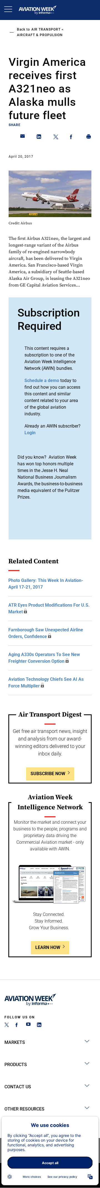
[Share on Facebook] (72, 137)
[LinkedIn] (39, 1025)
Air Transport (46, 29)
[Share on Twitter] (55, 137)
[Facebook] (17, 1025)
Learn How (47, 947)
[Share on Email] (22, 137)
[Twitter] (6, 1025)
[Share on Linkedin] (39, 137)
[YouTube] (28, 1025)
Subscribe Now (48, 773)
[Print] (88, 137)
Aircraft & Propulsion (40, 35)
